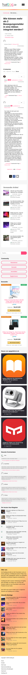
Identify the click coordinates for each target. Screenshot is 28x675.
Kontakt (14, 267)
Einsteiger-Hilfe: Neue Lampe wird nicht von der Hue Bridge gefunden (16, 559)
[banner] (9, 4)
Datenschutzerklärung (6, 667)
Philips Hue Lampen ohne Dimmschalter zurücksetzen (15, 553)
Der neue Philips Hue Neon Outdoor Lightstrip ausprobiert (16, 638)
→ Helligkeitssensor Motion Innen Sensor (9, 481)
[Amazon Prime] (14, 304)
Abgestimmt (8, 71)
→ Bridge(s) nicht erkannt (6, 502)
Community (6, 13)
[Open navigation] (23, 5)
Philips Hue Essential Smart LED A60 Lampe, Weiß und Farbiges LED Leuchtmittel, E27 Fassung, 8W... (14, 301)
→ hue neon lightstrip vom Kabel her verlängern (10, 460)
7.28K (9, 79)
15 (11, 105)
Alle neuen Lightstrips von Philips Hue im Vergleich (15, 511)
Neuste (13, 71)
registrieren (10, 169)
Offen (4, 71)
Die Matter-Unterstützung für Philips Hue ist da (16, 521)
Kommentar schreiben (15, 197)
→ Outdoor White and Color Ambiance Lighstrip (10, 470)
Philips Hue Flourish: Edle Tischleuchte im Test (16, 632)
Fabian (18, 195)
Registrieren (14, 276)
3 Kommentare (13, 230)
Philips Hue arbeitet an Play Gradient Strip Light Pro (15, 614)
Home (2, 660)
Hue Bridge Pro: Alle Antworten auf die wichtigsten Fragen (14, 527)
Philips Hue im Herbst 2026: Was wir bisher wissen (15, 603)
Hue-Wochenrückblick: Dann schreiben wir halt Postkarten (16, 619)
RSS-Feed (3, 665)
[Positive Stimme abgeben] (19, 77)
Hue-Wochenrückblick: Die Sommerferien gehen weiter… (15, 608)
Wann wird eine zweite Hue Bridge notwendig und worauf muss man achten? (16, 532)
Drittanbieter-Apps (9, 37)
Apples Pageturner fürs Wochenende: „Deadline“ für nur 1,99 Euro (13, 379)
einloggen (18, 169)
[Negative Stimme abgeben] (24, 77)
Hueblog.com (11, 591)
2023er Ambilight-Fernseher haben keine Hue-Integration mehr (16, 548)
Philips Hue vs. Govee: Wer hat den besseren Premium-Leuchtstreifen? (16, 644)
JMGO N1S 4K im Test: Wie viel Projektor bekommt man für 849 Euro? (13, 411)
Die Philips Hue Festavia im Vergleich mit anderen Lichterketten (15, 543)
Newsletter (14, 262)
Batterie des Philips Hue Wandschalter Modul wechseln (16, 516)
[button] (10, 176)
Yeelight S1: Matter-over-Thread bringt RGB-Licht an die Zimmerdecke (13, 443)
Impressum (3, 671)
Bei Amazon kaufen (15, 310)
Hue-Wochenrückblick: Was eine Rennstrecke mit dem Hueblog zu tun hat (16, 598)
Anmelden (14, 271)
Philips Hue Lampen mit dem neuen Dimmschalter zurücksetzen (14, 537)
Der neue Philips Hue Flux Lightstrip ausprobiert (14, 649)
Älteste (17, 71)
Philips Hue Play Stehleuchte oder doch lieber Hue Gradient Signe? (16, 628)
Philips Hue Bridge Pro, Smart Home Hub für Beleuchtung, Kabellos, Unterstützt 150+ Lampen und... (14, 333)
